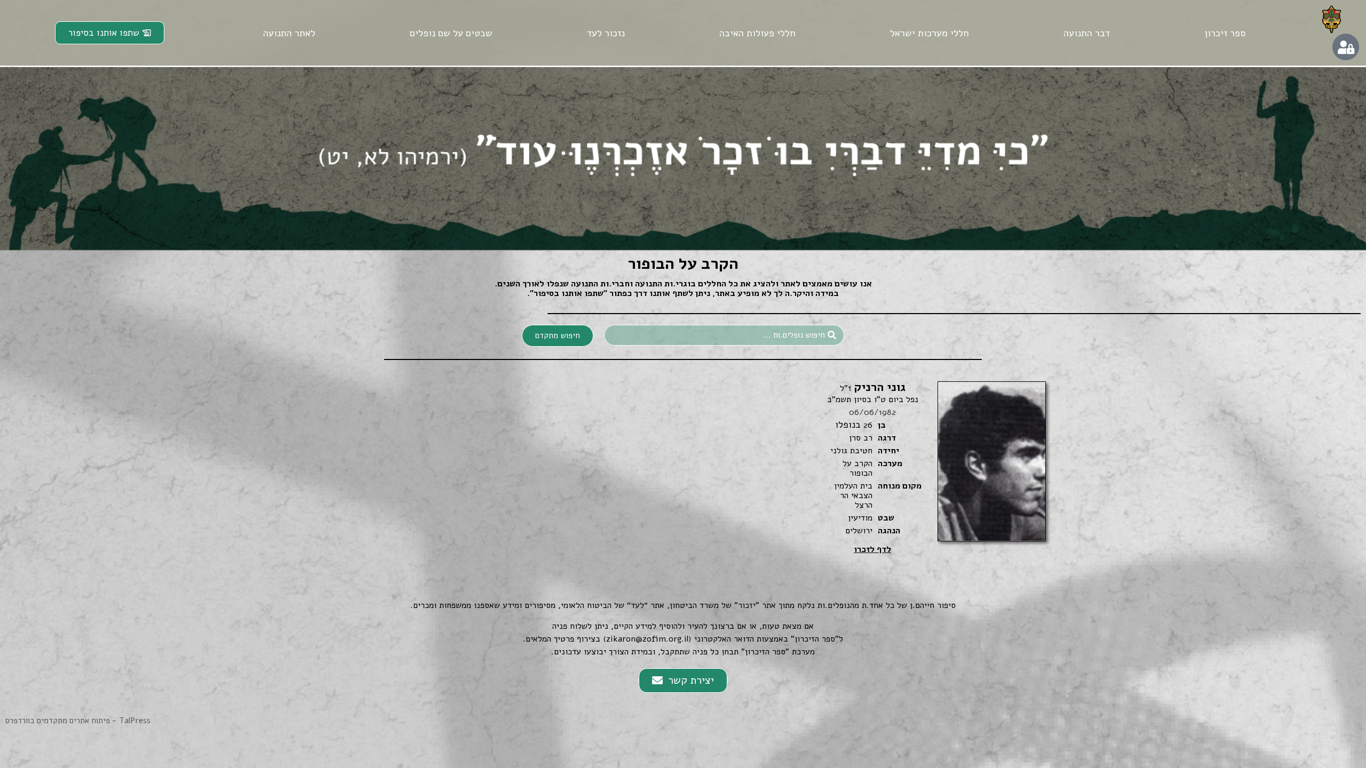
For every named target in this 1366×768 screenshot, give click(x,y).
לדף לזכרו (872, 549)
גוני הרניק (873, 387)
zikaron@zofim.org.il (647, 639)
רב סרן (860, 438)
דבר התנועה (1086, 33)
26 (867, 425)
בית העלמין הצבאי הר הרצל (853, 495)
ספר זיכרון (1224, 33)
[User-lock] (1345, 47)
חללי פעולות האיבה (757, 33)
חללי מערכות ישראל (929, 33)
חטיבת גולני (851, 450)
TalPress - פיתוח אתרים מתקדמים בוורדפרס (77, 720)
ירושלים (858, 530)
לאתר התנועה (289, 33)
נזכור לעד (606, 33)
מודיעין (860, 518)
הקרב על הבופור (857, 468)
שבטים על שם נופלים (451, 33)
